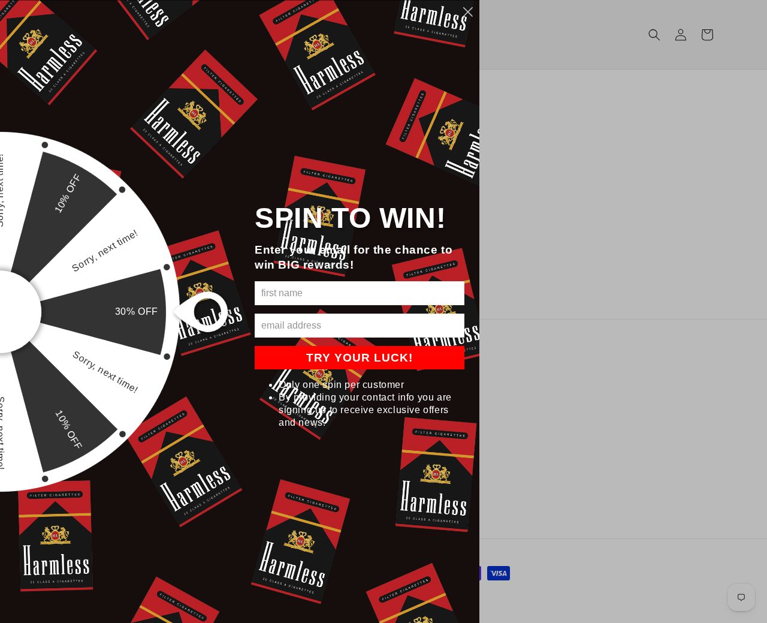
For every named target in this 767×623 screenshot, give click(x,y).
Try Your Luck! (359, 357)
